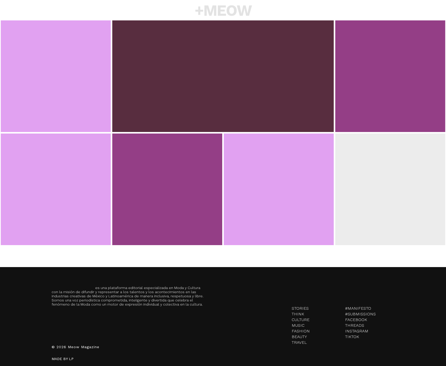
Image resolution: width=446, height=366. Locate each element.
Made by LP (63, 359)
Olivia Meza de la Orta (390, 89)
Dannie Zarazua (56, 204)
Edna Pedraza (390, 202)
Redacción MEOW (55, 91)
